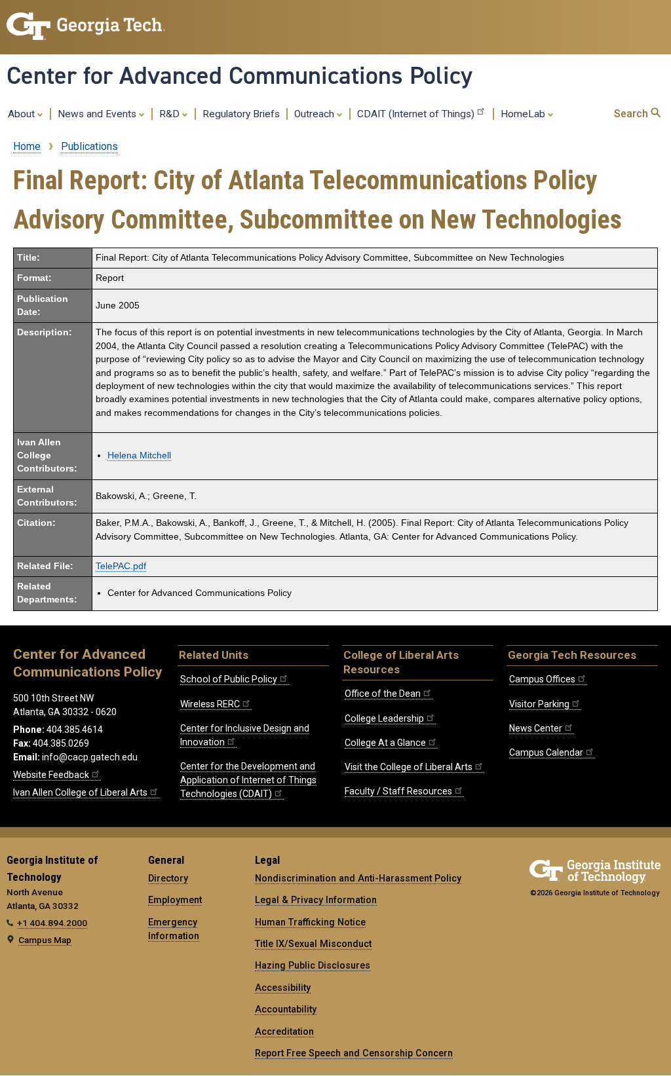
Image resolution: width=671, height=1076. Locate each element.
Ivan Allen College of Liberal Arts (80, 792)
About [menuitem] (22, 114)
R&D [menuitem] (170, 114)
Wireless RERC (210, 704)
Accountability (285, 1009)
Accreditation (284, 1031)
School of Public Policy (228, 679)
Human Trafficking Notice (310, 922)
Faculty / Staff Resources (398, 791)
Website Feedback (51, 775)
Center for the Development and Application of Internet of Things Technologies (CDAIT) (248, 780)
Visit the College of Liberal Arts (408, 767)
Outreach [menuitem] (315, 114)
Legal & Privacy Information (316, 900)
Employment (175, 900)
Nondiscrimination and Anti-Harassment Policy (358, 878)
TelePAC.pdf (121, 566)
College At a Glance (385, 742)
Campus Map (44, 940)
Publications (89, 146)
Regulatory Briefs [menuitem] (241, 114)
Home (27, 146)
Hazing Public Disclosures (312, 965)
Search (632, 113)
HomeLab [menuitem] (524, 114)
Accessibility (283, 987)
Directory (168, 878)
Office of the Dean (383, 693)
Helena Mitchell (139, 455)
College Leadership (384, 718)
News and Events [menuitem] (98, 114)
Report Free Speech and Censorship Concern (354, 1053)
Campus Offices (542, 679)
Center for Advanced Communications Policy (239, 75)
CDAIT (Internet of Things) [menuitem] (415, 114)
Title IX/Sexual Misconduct (313, 943)
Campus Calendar (546, 752)
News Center (535, 728)
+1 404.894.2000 (52, 923)
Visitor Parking (539, 704)
